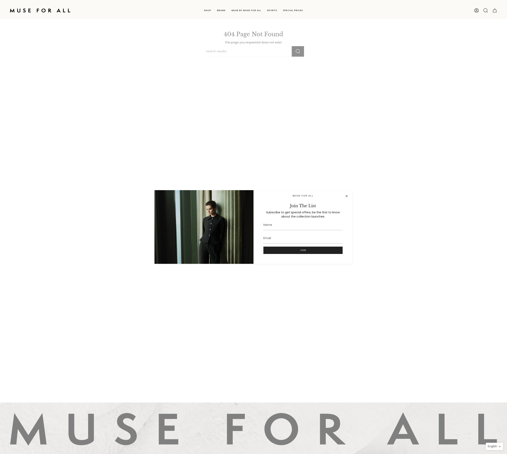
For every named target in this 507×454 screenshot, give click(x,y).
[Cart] (494, 10)
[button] (207, 10)
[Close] (347, 196)
